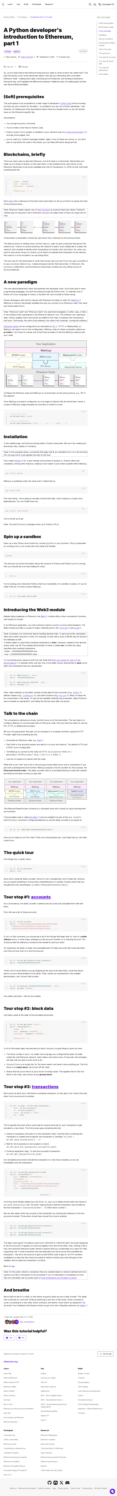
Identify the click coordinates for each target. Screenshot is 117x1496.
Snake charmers (28, 57)
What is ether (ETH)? (11, 1382)
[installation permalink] (3, 436)
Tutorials (22, 17)
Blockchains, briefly (106, 27)
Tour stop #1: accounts (107, 57)
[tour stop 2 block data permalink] (3, 1008)
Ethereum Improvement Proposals (53, 1457)
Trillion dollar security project (52, 1470)
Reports (44, 1466)
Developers (9, 17)
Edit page (23, 67)
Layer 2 (43, 1420)
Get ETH (44, 1382)
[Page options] (15, 67)
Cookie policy (87, 1488)
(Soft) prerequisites (106, 23)
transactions (45, 1086)
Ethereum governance (49, 1461)
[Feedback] (112, 1491)
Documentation (83, 1382)
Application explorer (48, 1387)
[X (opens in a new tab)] (61, 1483)
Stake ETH (45, 1416)
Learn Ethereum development (89, 1391)
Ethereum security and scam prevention (18, 1409)
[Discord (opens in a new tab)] (67, 1483)
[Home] (3, 4)
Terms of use (75, 1488)
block (11, 201)
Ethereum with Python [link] (41, 17)
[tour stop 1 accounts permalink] (3, 897)
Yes (10, 1337)
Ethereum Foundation (12, 1461)
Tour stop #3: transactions (104, 69)
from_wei (64, 628)
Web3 (44, 616)
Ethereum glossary (11, 1422)
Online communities (11, 1439)
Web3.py (76, 300)
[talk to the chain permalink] (3, 713)
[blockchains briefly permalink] (3, 154)
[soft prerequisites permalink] (3, 96)
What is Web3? (9, 1391)
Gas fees (7, 1400)
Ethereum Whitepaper (49, 1435)
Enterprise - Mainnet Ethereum (90, 1409)
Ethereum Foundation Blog (14, 1466)
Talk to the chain (105, 49)
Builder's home (83, 1373)
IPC (54, 326)
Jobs (54, 1488)
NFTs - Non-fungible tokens (51, 1395)
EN (108, 4)
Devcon (7, 1475)
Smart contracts (9, 1395)
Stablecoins (45, 1391)
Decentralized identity (49, 1411)
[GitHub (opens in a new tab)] (50, 1483)
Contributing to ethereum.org (14, 1448)
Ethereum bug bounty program (15, 1457)
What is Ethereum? (10, 1378)
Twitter (83, 1305)
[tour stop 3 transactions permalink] (3, 1086)
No (23, 1337)
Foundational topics (85, 1400)
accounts (41, 896)
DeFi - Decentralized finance (51, 1400)
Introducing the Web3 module (107, 44)
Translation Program (11, 1453)
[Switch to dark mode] (94, 4)
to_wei (77, 628)
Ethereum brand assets (27, 1488)
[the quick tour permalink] (3, 852)
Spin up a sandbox (106, 39)
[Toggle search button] (90, 4)
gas (13, 1266)
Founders (81, 1413)
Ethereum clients (11, 326)
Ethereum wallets (10, 1387)
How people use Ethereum (14, 1417)
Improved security (47, 1444)
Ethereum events (10, 1444)
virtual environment (75, 132)
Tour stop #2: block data (106, 62)
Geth (40, 740)
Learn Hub (7, 1373)
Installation (103, 35)
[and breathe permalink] (3, 1290)
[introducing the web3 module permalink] (3, 609)
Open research (46, 1453)
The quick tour (104, 53)
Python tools (66, 103)
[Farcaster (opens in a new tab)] (55, 1483)
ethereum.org (11, 1361)
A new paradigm (105, 31)
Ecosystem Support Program (15, 1470)
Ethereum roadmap (48, 1439)
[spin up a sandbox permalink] (3, 536)
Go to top (107, 1354)
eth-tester (34, 817)
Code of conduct (44, 1488)
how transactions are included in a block (59, 1278)
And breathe (103, 74)
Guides (43, 1373)
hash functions (43, 210)
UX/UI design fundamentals (88, 1404)
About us (13, 1488)
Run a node (8, 1404)
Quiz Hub (7, 1413)
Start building (83, 1387)
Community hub (9, 1435)
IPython (18, 461)
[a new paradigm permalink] (3, 282)
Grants (80, 1395)
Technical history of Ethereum (52, 1448)
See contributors (27, 1322)
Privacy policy (63, 1488)
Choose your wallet (48, 1378)
